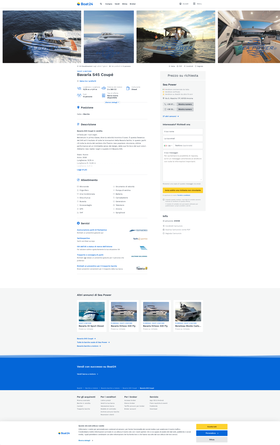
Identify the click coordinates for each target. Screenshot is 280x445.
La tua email (169, 138)
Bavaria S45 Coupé (85, 339)
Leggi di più (82, 170)
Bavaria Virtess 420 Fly (123, 326)
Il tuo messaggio (171, 153)
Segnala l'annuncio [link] (173, 233)
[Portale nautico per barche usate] (85, 3)
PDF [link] (180, 66)
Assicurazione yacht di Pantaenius (92, 230)
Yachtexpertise (83, 238)
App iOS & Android (157, 400)
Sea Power (169, 84)
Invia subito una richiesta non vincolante (183, 190)
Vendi (117, 4)
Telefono (183, 145)
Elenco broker (129, 403)
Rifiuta (211, 440)
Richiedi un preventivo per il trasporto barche (97, 266)
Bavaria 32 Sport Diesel (91, 326)
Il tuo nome (169, 131)
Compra (108, 4)
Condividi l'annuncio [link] (174, 226)
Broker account (130, 409)
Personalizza (211, 433)
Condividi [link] (189, 66)
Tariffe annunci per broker (134, 406)
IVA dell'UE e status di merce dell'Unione (94, 246)
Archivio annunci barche (110, 412)
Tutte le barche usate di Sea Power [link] (92, 342)
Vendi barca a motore (86, 374)
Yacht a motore (84, 71)
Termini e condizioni (183, 195)
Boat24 (79, 388)
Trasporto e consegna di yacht (90, 255)
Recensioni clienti (107, 414)
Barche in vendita (83, 403)
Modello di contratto (108, 409)
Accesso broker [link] (130, 400)
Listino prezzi (106, 400)
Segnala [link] (200, 66)
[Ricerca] (101, 4)
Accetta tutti (212, 427)
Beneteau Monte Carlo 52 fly (190, 326)
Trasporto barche (83, 409)
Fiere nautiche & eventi (158, 403)
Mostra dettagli (84, 440)
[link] (92, 316)
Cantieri (80, 406)
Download (153, 409)
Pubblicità (153, 406)
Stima (124, 4)
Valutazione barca (107, 406)
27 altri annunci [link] (169, 116)
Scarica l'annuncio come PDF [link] (177, 230)
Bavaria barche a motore (87, 346)
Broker (133, 4)
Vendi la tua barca (108, 403)
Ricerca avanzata (83, 400)
